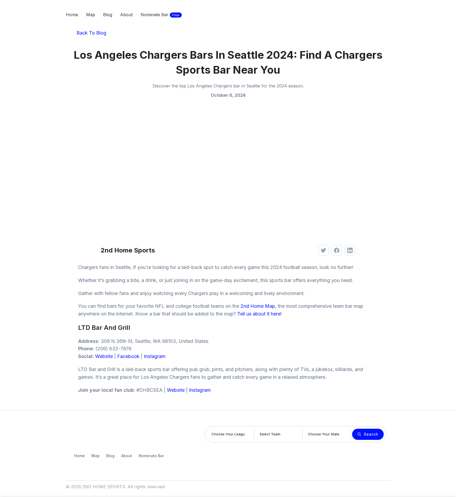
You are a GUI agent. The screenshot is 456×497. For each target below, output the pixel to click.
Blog (110, 455)
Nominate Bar (151, 455)
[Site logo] (30, 14)
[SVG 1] (83, 434)
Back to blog (90, 33)
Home (79, 455)
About (126, 455)
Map (95, 455)
